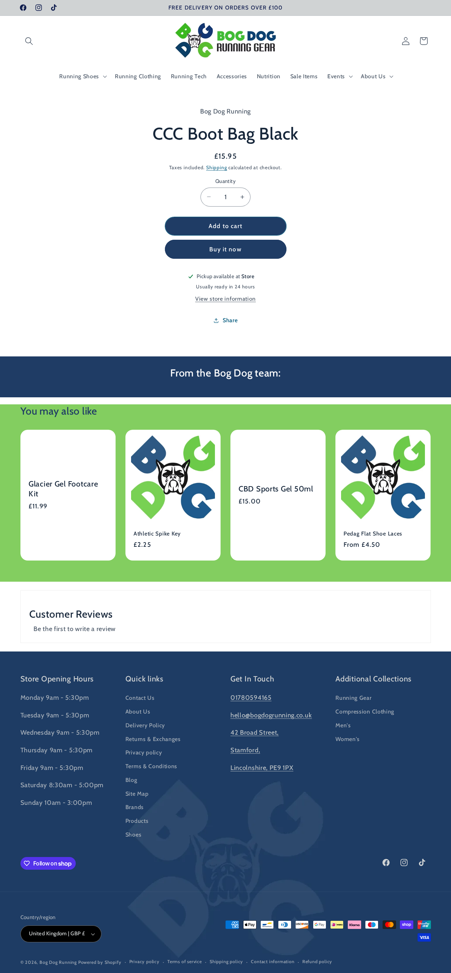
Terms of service (184, 962)
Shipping (216, 167)
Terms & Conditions (151, 765)
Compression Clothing (364, 711)
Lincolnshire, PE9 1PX (262, 767)
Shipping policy (226, 962)
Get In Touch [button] (252, 678)
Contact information (272, 962)
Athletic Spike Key (157, 533)
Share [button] (230, 320)
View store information (225, 298)
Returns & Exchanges (153, 738)
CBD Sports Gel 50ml (276, 488)
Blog (131, 779)
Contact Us (140, 697)
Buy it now (225, 249)
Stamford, (245, 750)
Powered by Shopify (100, 962)
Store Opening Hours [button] (57, 678)
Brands (134, 806)
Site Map (137, 793)
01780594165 (251, 697)
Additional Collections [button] (373, 678)
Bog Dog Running (58, 962)
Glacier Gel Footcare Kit (63, 488)
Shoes (133, 834)
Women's (347, 738)
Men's (343, 724)
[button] (29, 41)
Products (137, 820)
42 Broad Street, (254, 732)
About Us (137, 711)
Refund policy (317, 962)
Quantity (225, 181)
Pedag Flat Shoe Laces (373, 533)
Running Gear (353, 697)
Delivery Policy (145, 724)
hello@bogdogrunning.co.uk (271, 715)
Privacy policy (143, 752)
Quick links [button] (144, 678)
